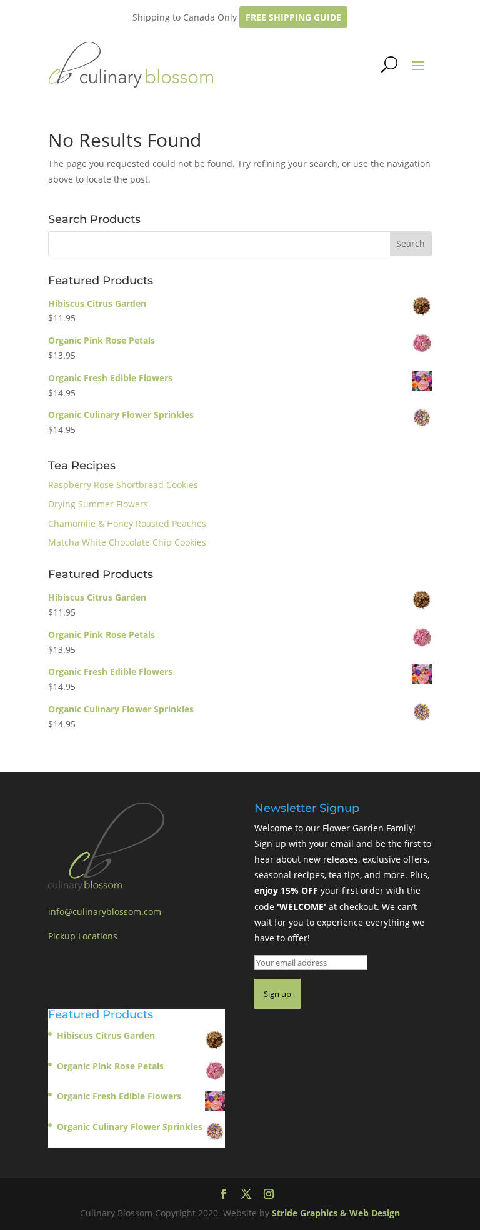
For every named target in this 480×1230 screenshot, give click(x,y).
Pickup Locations (83, 936)
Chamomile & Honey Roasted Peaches (127, 523)
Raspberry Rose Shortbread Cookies (123, 485)
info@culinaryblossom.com (104, 912)
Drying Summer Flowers (98, 504)
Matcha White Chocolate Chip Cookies (127, 542)
